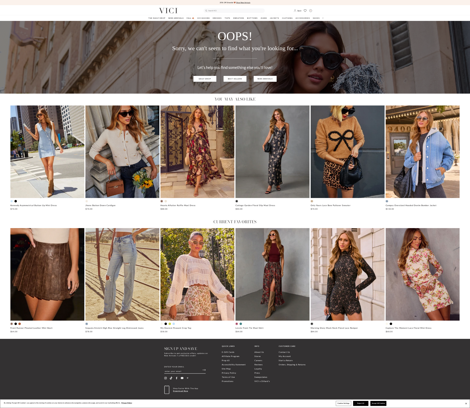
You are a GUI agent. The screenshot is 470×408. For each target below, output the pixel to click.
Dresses (217, 18)
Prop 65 (226, 360)
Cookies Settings (343, 403)
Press (257, 373)
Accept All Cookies (378, 403)
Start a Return (286, 360)
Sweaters (238, 18)
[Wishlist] (305, 10)
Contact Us (284, 352)
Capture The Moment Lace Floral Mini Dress (408, 328)
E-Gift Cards (228, 352)
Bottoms (252, 18)
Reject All (360, 403)
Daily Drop (205, 79)
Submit (205, 370)
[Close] (466, 403)
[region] (235, 403)
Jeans (264, 18)
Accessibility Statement (234, 364)
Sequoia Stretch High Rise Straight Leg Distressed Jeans (114, 328)
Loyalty (258, 368)
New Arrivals (176, 18)
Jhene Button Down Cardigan (100, 205)
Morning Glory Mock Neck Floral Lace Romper (334, 328)
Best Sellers (235, 79)
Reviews (258, 364)
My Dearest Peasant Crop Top (175, 328)
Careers (258, 360)
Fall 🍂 (190, 18)
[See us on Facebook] (176, 378)
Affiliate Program (231, 356)
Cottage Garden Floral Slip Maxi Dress (255, 205)
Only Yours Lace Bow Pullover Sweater (331, 205)
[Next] (466, 3)
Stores (257, 356)
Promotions (227, 381)
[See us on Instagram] (165, 378)
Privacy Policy (229, 373)
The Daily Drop (156, 18)
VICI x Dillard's (262, 381)
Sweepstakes (260, 377)
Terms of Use (228, 377)
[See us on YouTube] (182, 378)
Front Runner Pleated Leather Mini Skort (31, 328)
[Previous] (4, 3)
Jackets (274, 18)
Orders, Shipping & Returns (292, 364)
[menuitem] (157, 18)
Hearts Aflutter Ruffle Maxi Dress (177, 205)
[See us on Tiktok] (171, 378)
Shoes (316, 18)
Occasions (203, 18)
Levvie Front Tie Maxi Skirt (249, 328)
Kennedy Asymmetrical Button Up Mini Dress (33, 205)
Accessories (303, 18)
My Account (285, 356)
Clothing (287, 18)
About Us (259, 352)
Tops (227, 18)
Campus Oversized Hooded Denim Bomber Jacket (411, 205)
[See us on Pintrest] (187, 378)
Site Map (226, 368)
